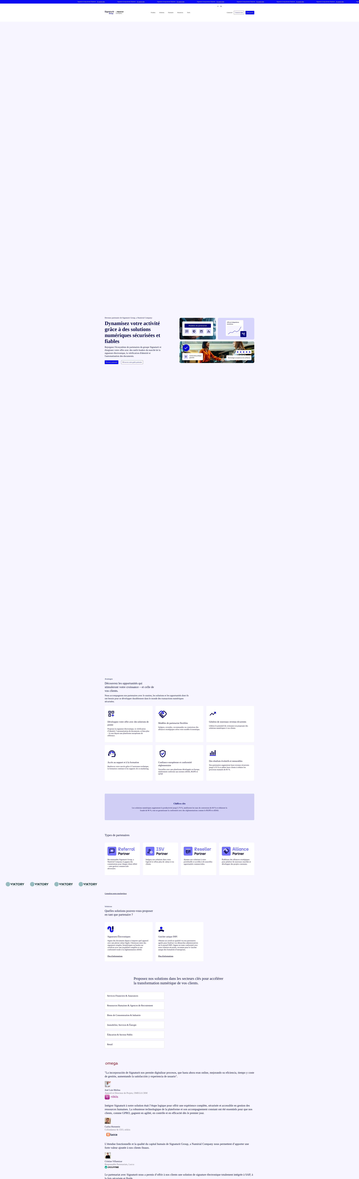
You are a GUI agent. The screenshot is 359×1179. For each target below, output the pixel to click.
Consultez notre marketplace (116, 893)
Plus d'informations (115, 956)
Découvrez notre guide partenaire (132, 362)
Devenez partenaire (111, 362)
